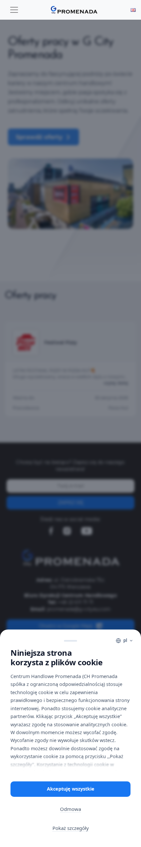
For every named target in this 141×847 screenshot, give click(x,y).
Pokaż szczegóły (70, 828)
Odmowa (70, 809)
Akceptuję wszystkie (70, 789)
